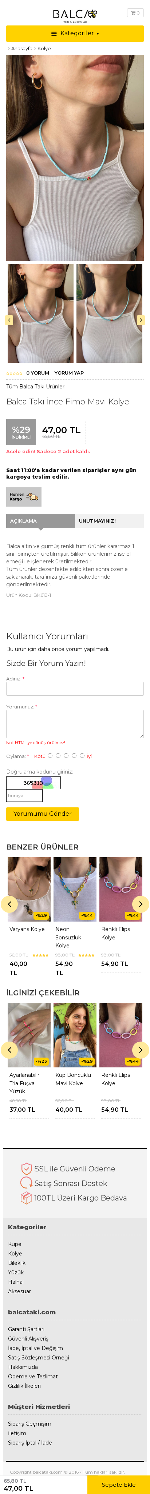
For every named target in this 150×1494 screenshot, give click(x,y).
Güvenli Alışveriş (28, 1339)
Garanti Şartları (26, 1329)
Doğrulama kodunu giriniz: (39, 771)
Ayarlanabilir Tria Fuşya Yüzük (24, 1083)
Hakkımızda (23, 1367)
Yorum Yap (69, 373)
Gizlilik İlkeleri (24, 1386)
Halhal (16, 1282)
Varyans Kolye (27, 929)
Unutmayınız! (97, 521)
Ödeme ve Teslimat (33, 1376)
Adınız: (13, 679)
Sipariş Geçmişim (29, 1424)
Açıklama (23, 521)
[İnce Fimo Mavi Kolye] (41, 313)
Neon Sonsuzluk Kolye (68, 937)
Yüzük (16, 1272)
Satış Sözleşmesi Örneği (38, 1358)
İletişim (17, 1433)
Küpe (14, 1244)
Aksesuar (19, 1291)
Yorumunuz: (20, 707)
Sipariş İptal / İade (30, 1443)
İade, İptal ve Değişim (35, 1348)
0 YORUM (37, 373)
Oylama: (16, 756)
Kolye (15, 1254)
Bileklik (16, 1263)
